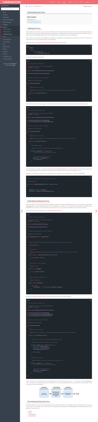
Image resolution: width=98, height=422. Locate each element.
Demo (58, 2)
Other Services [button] (5, 46)
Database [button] (4, 24)
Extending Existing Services (34, 21)
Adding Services (32, 19)
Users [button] (3, 36)
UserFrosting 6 (13, 63)
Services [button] (4, 27)
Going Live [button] (4, 51)
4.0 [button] (92, 2)
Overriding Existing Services (34, 22)
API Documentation (6, 59)
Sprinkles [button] (4, 14)
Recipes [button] (4, 49)
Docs (63, 2)
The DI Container (7, 29)
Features (52, 2)
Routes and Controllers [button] (7, 19)
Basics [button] (3, 12)
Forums (69, 2)
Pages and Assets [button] (6, 22)
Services (30, 6)
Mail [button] (3, 44)
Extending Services (7, 34)
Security (4, 54)
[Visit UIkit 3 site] (14, 65)
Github (81, 2)
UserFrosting (12, 2)
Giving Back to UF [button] (6, 56)
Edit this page (88, 6)
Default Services (7, 31)
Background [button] (5, 17)
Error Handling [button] (5, 41)
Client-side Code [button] (6, 39)
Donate (87, 2)
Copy (90, 46)
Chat (75, 2)
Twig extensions (30, 206)
